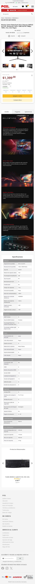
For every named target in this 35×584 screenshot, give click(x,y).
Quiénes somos (24, 2)
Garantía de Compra (7, 503)
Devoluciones (6, 544)
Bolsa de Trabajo (7, 512)
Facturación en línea (7, 537)
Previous (3, 463)
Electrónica (8, 18)
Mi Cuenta (15, 6)
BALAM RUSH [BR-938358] (8, 20)
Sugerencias (5, 535)
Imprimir (13, 36)
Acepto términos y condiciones (12, 561)
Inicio (2, 18)
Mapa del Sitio (6, 547)
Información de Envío (8, 542)
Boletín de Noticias (7, 526)
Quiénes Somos (6, 498)
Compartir (23, 36)
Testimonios (5, 510)
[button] (3, 51)
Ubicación (5, 501)
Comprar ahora (18, 100)
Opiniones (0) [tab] (28, 112)
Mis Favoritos (6, 524)
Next (31, 463)
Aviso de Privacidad (7, 505)
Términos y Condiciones (8, 508)
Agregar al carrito (17, 96)
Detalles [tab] (7, 112)
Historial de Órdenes (7, 521)
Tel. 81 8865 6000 (10, 2)
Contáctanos (5, 533)
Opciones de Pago (7, 540)
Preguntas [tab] (17, 112)
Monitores (15, 18)
